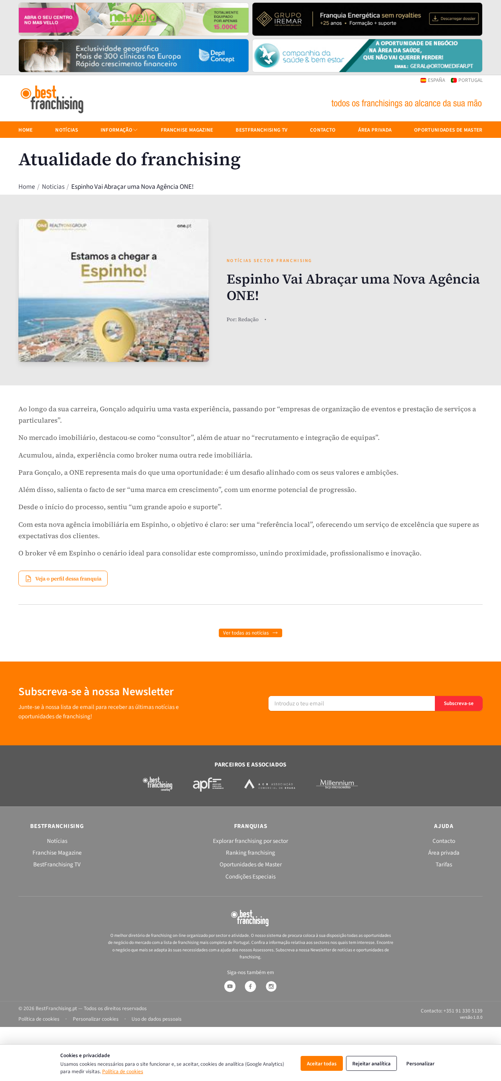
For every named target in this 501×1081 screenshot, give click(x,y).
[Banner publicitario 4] (367, 55)
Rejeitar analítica (371, 1063)
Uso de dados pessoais (157, 1019)
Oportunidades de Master (448, 130)
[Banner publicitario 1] (133, 19)
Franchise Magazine (187, 130)
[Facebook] (250, 986)
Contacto (323, 130)
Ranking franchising (250, 852)
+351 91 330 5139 (463, 1010)
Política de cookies (122, 1071)
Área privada (374, 130)
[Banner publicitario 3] (133, 55)
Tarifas (444, 864)
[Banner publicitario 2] (367, 19)
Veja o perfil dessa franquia (68, 578)
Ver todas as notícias (246, 632)
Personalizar (420, 1063)
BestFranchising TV (261, 130)
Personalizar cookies (96, 1019)
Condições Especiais (250, 876)
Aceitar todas (322, 1063)
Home (26, 187)
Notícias (66, 130)
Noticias (53, 187)
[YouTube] (230, 986)
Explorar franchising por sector (250, 841)
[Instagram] (271, 986)
